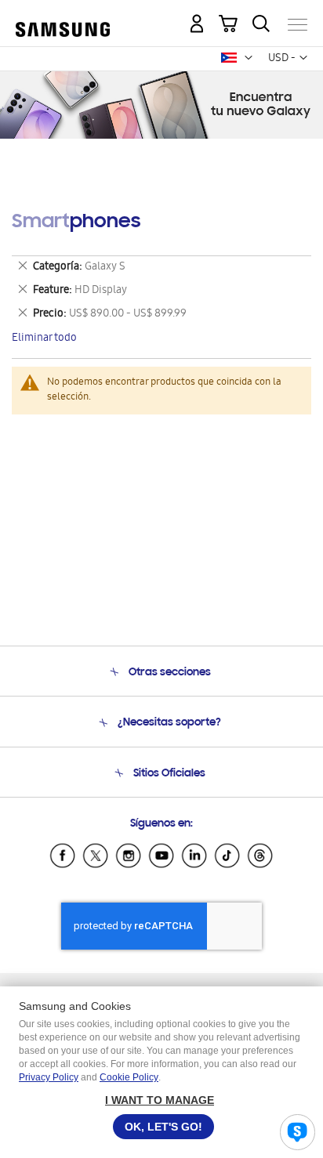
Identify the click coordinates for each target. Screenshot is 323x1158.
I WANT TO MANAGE (159, 1100)
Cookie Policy (129, 1077)
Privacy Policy (48, 1077)
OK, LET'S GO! (163, 1126)
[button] (248, 58)
